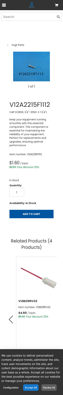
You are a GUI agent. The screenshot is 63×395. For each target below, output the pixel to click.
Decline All (49, 387)
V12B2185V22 (27, 301)
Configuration (11, 387)
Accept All (31, 387)
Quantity (15, 185)
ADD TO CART (31, 214)
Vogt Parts (18, 45)
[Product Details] (31, 5)
